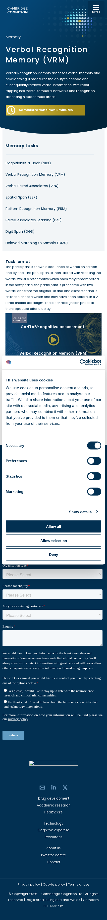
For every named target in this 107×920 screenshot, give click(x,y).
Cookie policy (54, 884)
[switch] (94, 461)
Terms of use (78, 884)
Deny (53, 554)
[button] (53, 340)
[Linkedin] (53, 787)
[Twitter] (65, 787)
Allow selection (53, 540)
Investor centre (53, 855)
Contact (53, 862)
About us (53, 848)
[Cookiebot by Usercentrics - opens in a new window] (79, 362)
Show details (80, 512)
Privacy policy (29, 884)
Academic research (53, 805)
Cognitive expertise (53, 830)
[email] (42, 787)
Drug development (53, 798)
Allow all (53, 526)
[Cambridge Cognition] (17, 10)
